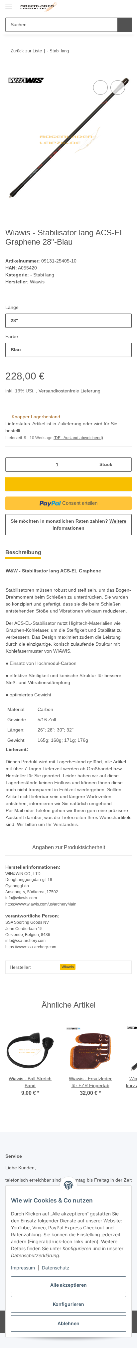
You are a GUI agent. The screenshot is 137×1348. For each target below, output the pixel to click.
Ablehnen (68, 1323)
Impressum (23, 1267)
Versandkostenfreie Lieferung (69, 390)
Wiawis (68, 967)
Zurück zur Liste (26, 50)
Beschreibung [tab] (23, 552)
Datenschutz (55, 1267)
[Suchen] (124, 25)
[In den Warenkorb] (10, 71)
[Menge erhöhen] (124, 464)
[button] (105, 7)
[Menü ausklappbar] (8, 4)
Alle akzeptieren (68, 1285)
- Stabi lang (42, 274)
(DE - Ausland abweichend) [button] (78, 438)
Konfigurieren (68, 1304)
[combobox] (68, 321)
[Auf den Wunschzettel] (117, 87)
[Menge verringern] (13, 464)
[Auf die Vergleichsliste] (100, 87)
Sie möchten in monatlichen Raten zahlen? (68, 524)
